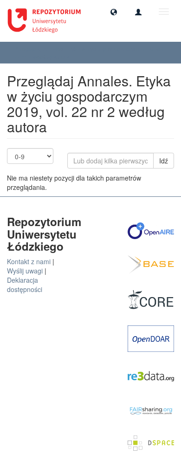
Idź (163, 160)
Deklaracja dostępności (24, 284)
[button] (113, 11)
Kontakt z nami (29, 261)
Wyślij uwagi (25, 270)
